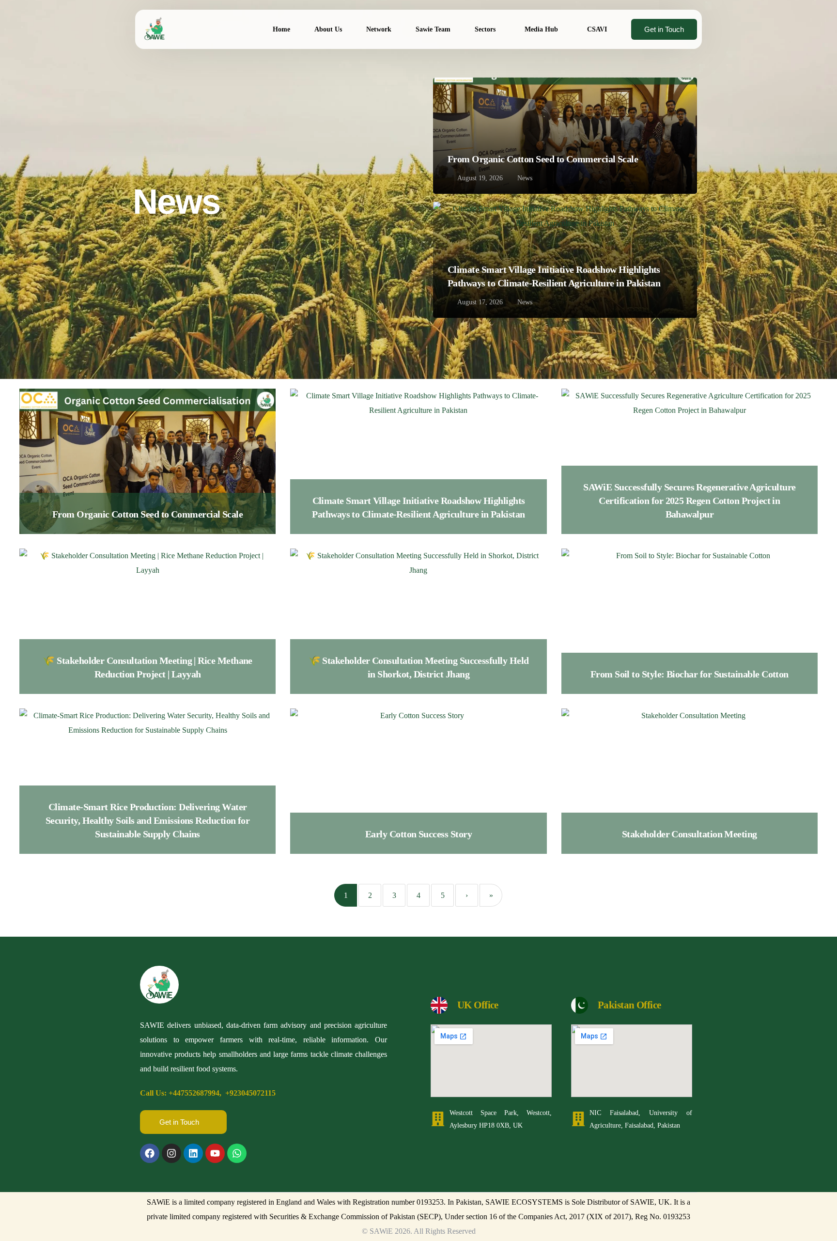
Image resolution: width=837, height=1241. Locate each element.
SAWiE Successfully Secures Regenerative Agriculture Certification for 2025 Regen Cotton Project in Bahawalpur (689, 500)
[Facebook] (149, 1153)
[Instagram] (171, 1153)
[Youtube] (215, 1153)
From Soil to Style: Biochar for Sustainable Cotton (689, 674)
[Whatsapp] (237, 1153)
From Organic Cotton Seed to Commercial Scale (543, 159)
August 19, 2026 (480, 178)
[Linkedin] (193, 1153)
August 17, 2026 (480, 302)
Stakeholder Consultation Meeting (689, 834)
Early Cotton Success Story (418, 834)
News (524, 178)
